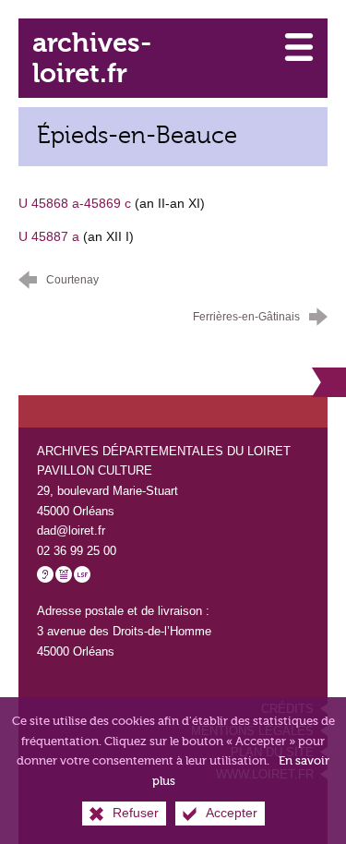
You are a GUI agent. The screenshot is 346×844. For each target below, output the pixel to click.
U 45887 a (48, 236)
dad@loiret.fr (71, 530)
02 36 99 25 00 (76, 551)
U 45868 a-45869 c (74, 203)
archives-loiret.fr (91, 58)
